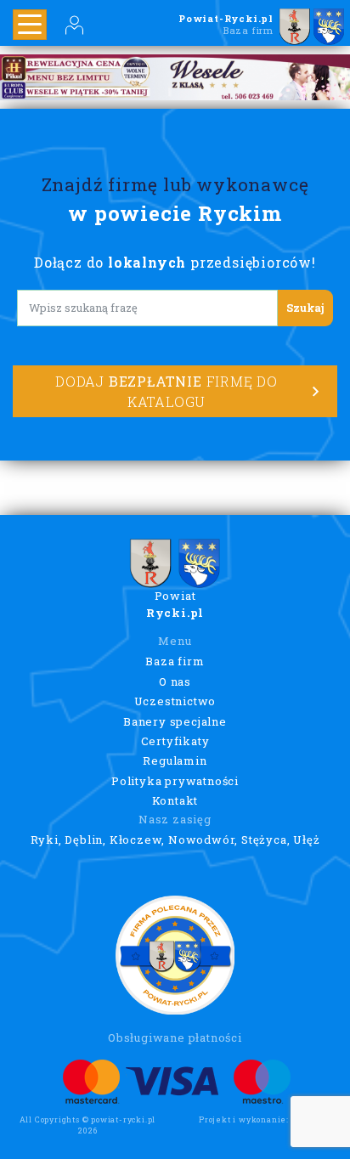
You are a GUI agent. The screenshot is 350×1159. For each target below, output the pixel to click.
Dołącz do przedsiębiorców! (175, 262)
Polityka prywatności (175, 781)
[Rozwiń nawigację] (30, 24)
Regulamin (174, 760)
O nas (175, 681)
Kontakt (175, 800)
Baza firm (174, 661)
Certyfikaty (175, 741)
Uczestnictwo (175, 701)
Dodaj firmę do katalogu (166, 391)
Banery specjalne (175, 721)
